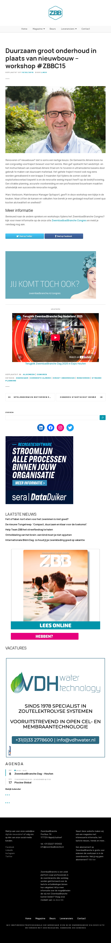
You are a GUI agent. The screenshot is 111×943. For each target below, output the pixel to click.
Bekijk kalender (13, 789)
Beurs (53, 29)
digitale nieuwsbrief (14, 834)
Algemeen (29, 374)
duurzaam (22, 378)
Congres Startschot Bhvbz (78, 397)
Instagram (10, 853)
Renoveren (83, 378)
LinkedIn (9, 850)
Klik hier (92, 860)
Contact (85, 29)
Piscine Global (22, 782)
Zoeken (9, 412)
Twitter (8, 856)
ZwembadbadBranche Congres (69, 220)
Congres (42, 374)
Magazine (38, 29)
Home (24, 29)
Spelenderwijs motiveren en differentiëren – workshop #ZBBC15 (34, 397)
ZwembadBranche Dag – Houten (33, 773)
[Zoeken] (103, 417)
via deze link (58, 900)
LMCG (44, 72)
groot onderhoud (64, 378)
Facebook (9, 847)
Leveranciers (67, 29)
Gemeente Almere (40, 378)
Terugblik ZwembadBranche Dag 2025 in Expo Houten (55, 363)
